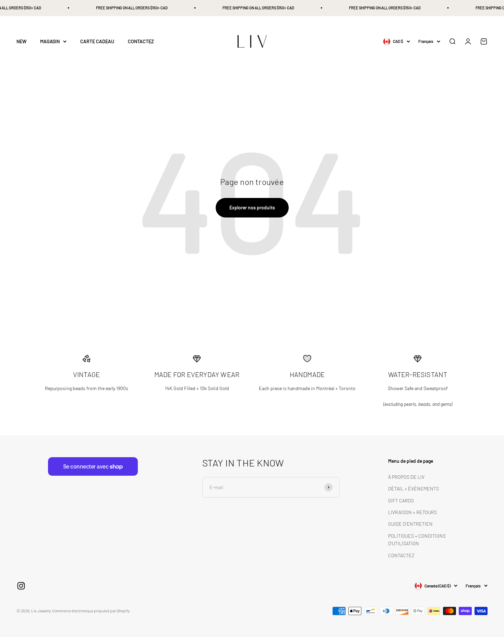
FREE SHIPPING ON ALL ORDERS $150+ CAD (128, 7)
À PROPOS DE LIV (406, 477)
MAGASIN (50, 41)
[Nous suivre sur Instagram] (21, 585)
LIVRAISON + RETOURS (412, 512)
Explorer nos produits (252, 207)
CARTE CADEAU (97, 41)
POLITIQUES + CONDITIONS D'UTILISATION (417, 539)
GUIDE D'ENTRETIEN (410, 524)
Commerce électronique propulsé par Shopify (91, 610)
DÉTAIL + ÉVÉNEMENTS (413, 488)
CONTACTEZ (141, 41)
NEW (21, 41)
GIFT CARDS (401, 500)
